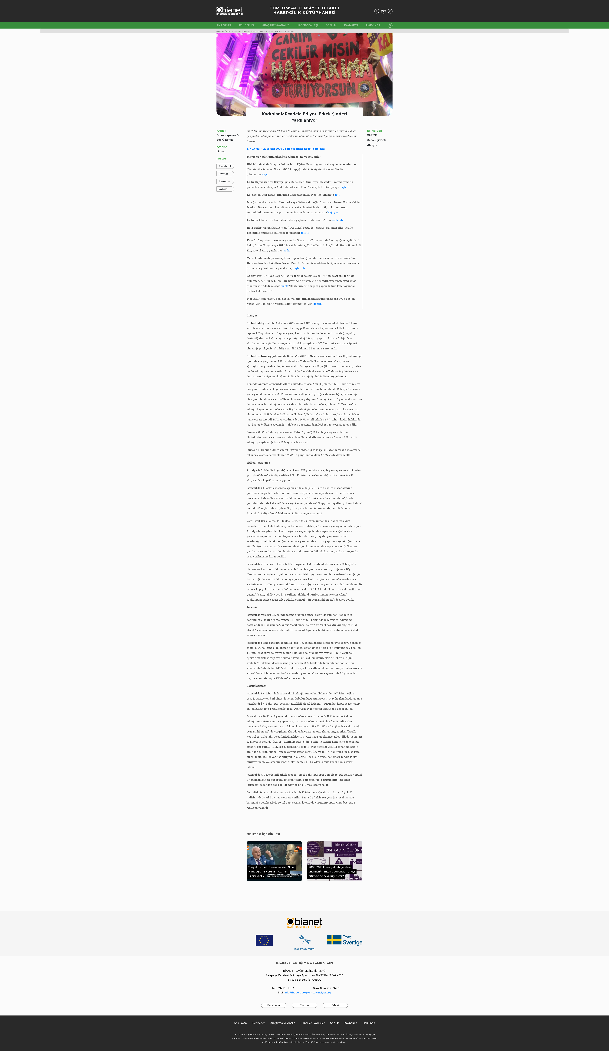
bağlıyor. (332, 212)
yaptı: (285, 286)
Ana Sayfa (224, 25)
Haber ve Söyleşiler (312, 1023)
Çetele (373, 135)
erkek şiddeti (377, 140)
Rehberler (247, 25)
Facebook (225, 166)
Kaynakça (351, 25)
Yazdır (223, 189)
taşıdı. (266, 174)
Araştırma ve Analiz (282, 1023)
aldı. (287, 250)
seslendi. (338, 220)
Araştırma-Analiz (275, 25)
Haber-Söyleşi (307, 25)
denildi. (318, 303)
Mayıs (373, 145)
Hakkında (373, 25)
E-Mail (335, 1005)
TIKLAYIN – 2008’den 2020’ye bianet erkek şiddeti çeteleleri (286, 148)
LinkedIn (224, 181)
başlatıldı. (299, 268)
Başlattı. (345, 187)
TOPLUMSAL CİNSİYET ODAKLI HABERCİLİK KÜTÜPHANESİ (304, 10)
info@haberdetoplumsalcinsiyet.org (308, 992)
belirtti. (305, 232)
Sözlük (331, 25)
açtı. (337, 194)
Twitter (223, 173)
